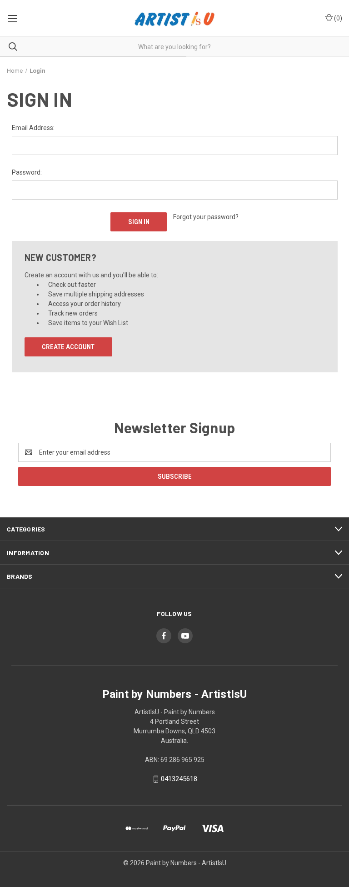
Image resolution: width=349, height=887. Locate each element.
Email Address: (33, 127)
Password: (27, 172)
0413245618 (179, 779)
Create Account (68, 347)
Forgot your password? (206, 216)
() (337, 18)
